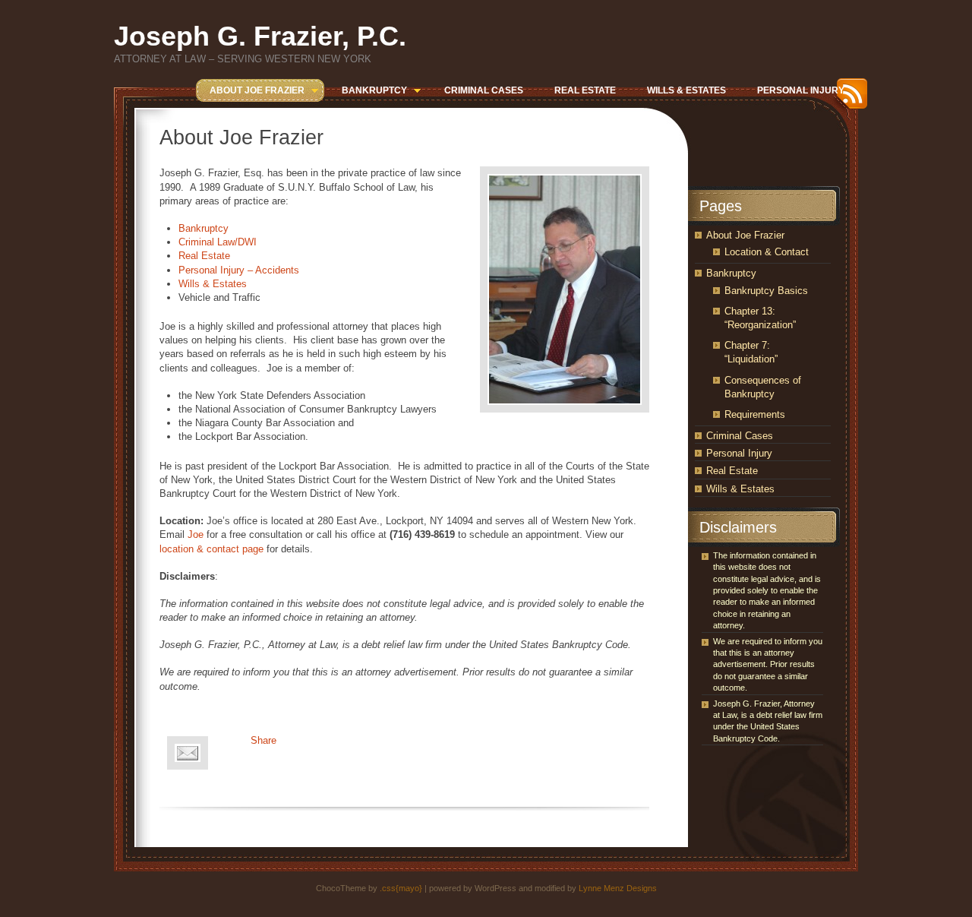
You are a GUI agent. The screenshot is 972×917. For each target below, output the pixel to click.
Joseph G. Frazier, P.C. (260, 36)
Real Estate (204, 255)
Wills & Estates (212, 283)
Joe (196, 534)
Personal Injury (739, 453)
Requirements (754, 414)
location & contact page (211, 549)
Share (263, 740)
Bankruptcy (203, 228)
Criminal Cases (739, 435)
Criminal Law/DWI (217, 242)
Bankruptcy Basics (766, 290)
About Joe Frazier (745, 235)
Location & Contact (766, 252)
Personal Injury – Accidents (238, 270)
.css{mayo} (401, 888)
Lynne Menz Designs (618, 888)
